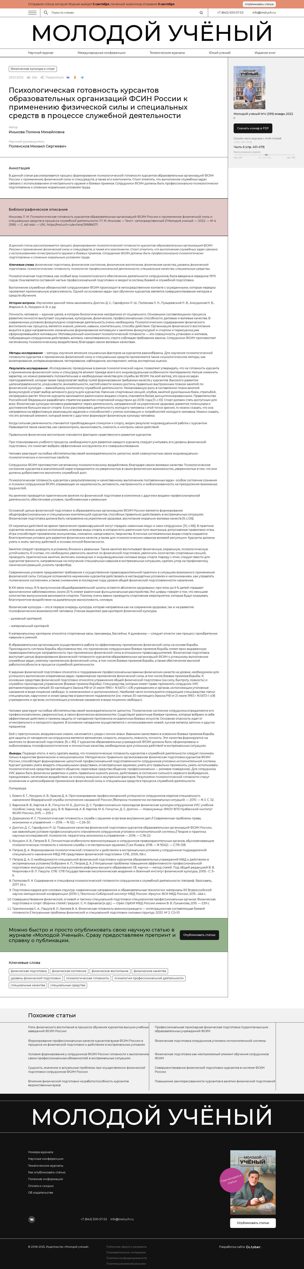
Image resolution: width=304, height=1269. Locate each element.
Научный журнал (40, 52)
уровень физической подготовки (36, 978)
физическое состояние (69, 971)
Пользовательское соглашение (126, 1252)
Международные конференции (102, 52)
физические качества (150, 971)
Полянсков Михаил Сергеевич (37, 146)
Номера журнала (40, 1152)
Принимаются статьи (231, 1179)
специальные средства (67, 985)
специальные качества (28, 985)
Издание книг (265, 52)
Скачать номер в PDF (253, 128)
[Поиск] (201, 13)
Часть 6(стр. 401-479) (249, 147)
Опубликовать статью (259, 4)
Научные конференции (46, 1158)
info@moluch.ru (264, 12)
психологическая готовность (87, 978)
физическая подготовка (29, 971)
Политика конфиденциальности (126, 1258)
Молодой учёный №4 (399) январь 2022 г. (263, 115)
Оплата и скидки (41, 1186)
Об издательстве (40, 1192)
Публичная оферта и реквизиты (126, 1246)
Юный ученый (220, 52)
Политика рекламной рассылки (126, 1263)
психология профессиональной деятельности (149, 978)
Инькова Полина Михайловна (37, 132)
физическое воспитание (110, 971)
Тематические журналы (167, 52)
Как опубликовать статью (46, 1172)
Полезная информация (45, 1179)
